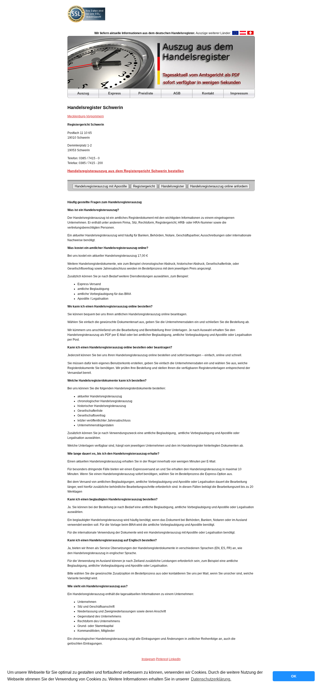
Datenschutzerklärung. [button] (211, 679)
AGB (176, 93)
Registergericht (144, 186)
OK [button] (293, 676)
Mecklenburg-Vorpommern (85, 116)
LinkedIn (175, 659)
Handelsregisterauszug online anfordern (219, 186)
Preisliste (145, 93)
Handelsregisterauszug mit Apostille (101, 186)
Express (114, 93)
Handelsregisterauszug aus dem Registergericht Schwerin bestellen (125, 171)
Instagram (148, 659)
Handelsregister (172, 186)
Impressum (239, 93)
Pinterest (162, 659)
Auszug (83, 93)
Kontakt (208, 93)
